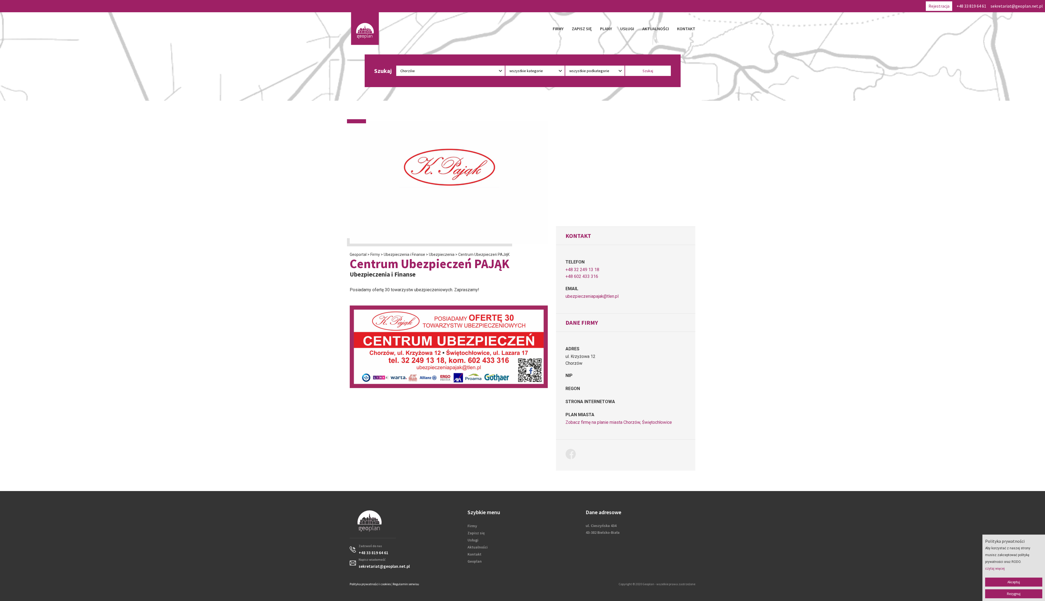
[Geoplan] (365, 28)
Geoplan (475, 561)
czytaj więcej (995, 569)
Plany (606, 28)
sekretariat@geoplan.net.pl (1017, 6)
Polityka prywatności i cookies (370, 584)
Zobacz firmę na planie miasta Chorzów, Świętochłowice (618, 422)
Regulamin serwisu (406, 584)
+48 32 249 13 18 (582, 269)
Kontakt (686, 28)
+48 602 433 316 (581, 276)
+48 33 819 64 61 (971, 6)
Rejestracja (939, 6)
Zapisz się (582, 28)
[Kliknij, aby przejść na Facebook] (572, 455)
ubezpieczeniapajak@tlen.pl (592, 296)
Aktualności (655, 28)
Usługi (627, 28)
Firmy (558, 28)
